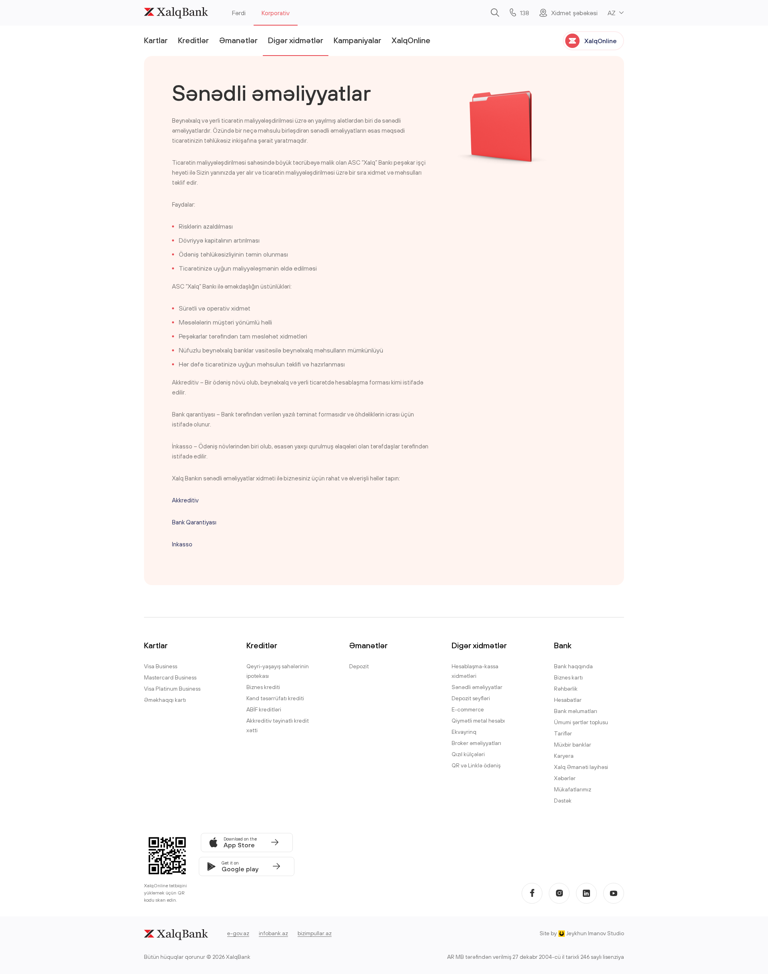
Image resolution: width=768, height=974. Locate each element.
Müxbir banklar (572, 744)
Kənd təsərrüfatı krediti (275, 698)
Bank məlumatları (575, 711)
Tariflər (563, 733)
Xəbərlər (565, 778)
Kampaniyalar (357, 40)
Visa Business (160, 666)
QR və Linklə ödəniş (476, 765)
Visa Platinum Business (172, 688)
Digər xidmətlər (295, 40)
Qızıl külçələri (468, 754)
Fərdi (239, 12)
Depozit (359, 666)
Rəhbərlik (566, 688)
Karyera (564, 756)
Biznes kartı (568, 677)
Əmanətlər (238, 40)
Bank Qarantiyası (194, 522)
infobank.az (273, 933)
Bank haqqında (573, 666)
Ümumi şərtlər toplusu (581, 722)
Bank (563, 645)
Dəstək (563, 800)
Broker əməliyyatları (476, 743)
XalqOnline (411, 40)
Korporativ (276, 12)
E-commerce (468, 709)
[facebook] (532, 893)
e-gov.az (238, 933)
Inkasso (182, 544)
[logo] (176, 12)
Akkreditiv (185, 500)
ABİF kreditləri (263, 709)
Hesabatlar (568, 700)
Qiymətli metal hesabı (478, 720)
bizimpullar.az (315, 933)
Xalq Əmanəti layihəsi (581, 767)
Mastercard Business (170, 677)
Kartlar (156, 40)
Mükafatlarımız (572, 789)
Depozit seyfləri (471, 698)
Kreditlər (193, 40)
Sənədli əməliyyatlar (477, 687)
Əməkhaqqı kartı (165, 700)
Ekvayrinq (464, 732)
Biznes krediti (263, 687)
